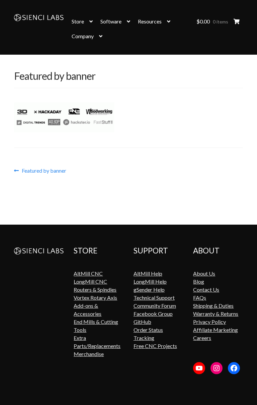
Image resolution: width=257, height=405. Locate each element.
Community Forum (155, 305)
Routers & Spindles (95, 289)
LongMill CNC (90, 281)
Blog (198, 281)
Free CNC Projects (155, 346)
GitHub (142, 322)
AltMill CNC (88, 273)
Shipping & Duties (213, 305)
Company (83, 36)
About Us (204, 273)
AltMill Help (148, 273)
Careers (202, 338)
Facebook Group (153, 313)
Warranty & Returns (215, 313)
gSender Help (149, 289)
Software (110, 21)
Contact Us (206, 289)
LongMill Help (150, 281)
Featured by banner (43, 170)
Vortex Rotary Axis (95, 297)
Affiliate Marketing (215, 330)
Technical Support (154, 297)
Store (78, 21)
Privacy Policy (209, 322)
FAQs (199, 297)
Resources (150, 21)
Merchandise (89, 354)
